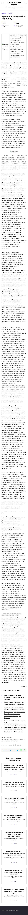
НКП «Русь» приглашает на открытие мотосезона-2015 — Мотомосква (14, 872)
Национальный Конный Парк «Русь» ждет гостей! (14, 816)
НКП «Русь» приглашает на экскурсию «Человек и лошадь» (14, 783)
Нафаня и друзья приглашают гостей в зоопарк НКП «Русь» (14, 766)
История (10, 737)
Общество (22, 739)
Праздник (15, 741)
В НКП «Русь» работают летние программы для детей (14, 799)
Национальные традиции (9, 739)
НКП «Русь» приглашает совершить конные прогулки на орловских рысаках (14, 853)
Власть (4, 737)
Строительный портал (14, 3)
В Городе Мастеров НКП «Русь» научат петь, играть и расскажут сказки (14, 834)
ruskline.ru (23, 686)
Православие (6, 741)
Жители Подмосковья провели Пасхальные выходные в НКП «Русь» (14, 891)
